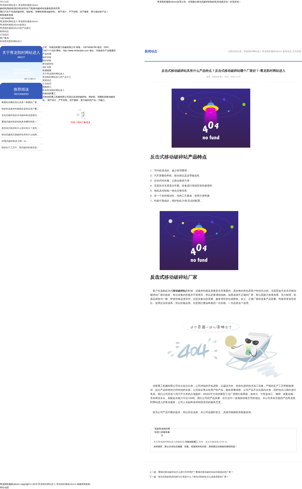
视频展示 (46, 86)
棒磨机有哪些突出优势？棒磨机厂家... (20, 102)
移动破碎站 (47, 63)
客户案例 (4, 37)
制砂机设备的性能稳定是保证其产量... (20, 108)
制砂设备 (46, 60)
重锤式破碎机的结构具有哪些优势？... (20, 121)
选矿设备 (46, 66)
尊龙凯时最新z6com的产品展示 (15, 27)
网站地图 (4, 1)
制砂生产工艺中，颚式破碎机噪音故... (20, 147)
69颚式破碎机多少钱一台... (15, 140)
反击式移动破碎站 (169, 156)
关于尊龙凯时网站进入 (53, 73)
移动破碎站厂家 (180, 276)
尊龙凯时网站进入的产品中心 (56, 76)
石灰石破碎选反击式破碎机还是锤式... (20, 115)
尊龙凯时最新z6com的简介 (13, 24)
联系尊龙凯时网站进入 (11, 41)
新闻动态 (4, 31)
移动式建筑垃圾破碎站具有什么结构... (20, 134)
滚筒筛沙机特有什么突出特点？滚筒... (20, 128)
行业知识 (4, 34)
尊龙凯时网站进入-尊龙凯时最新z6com (19, 4)
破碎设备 (46, 57)
